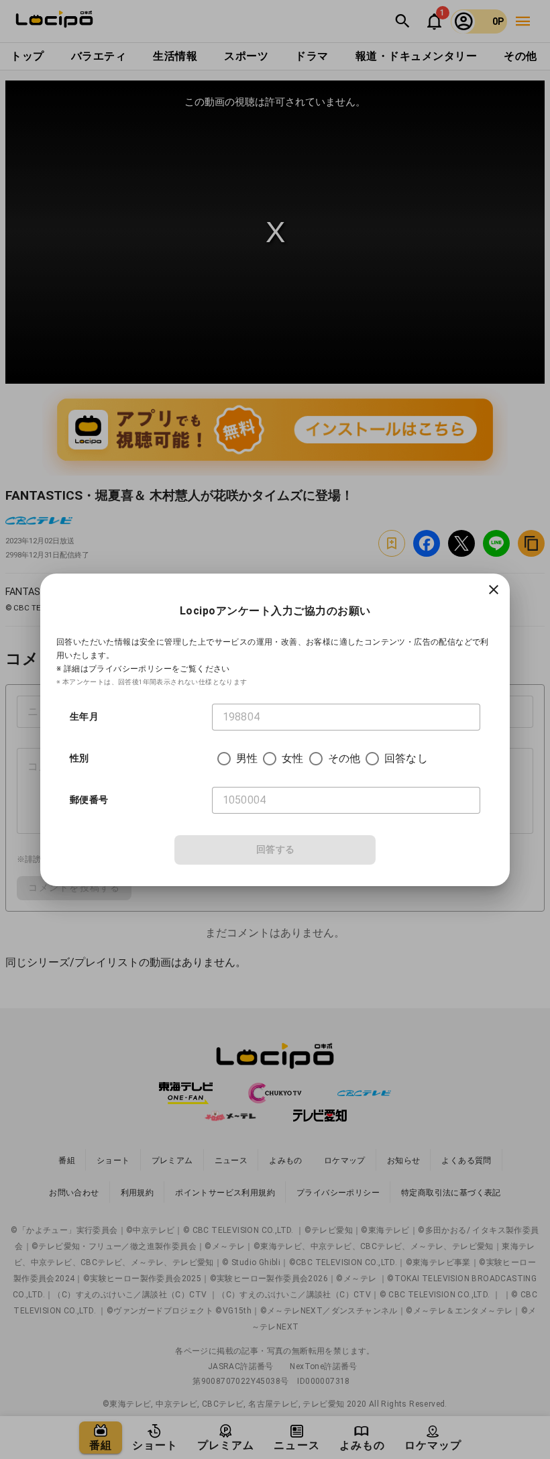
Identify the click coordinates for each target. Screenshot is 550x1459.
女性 (292, 758)
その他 (344, 758)
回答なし (406, 758)
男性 (247, 758)
